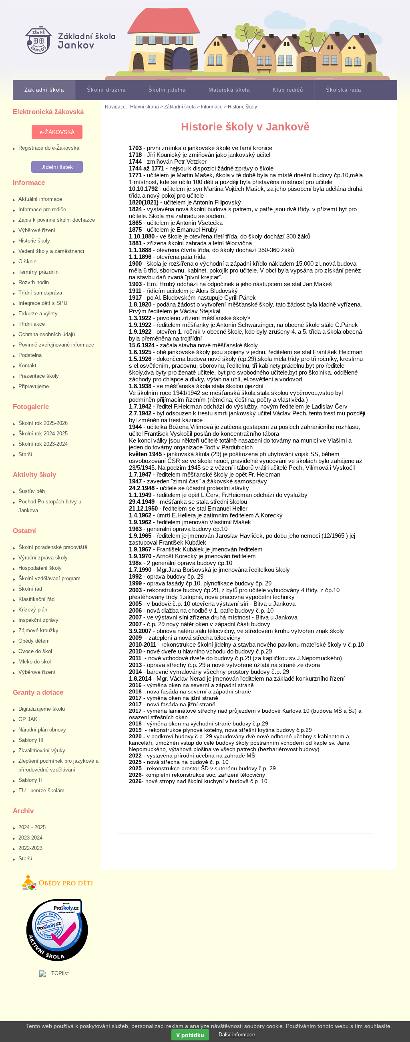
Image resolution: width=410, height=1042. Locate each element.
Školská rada (343, 90)
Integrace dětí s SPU (42, 303)
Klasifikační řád (36, 599)
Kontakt (27, 366)
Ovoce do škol (35, 651)
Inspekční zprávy (38, 620)
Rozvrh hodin (33, 282)
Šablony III (31, 740)
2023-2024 (30, 838)
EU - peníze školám (41, 791)
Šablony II (30, 780)
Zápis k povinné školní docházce (56, 220)
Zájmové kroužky (38, 630)
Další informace (237, 1035)
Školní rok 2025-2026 (43, 423)
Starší (25, 454)
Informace (212, 107)
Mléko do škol (34, 662)
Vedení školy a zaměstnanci (51, 251)
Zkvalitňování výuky (41, 750)
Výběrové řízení (36, 230)
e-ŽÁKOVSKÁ (57, 132)
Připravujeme (33, 386)
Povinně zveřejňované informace (56, 345)
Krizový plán (32, 610)
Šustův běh (31, 491)
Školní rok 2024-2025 (43, 434)
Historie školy (34, 241)
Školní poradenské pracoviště (52, 547)
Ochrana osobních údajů (46, 334)
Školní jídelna (167, 90)
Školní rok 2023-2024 (43, 444)
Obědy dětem (34, 641)
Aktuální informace (40, 199)
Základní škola (44, 90)
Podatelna (30, 355)
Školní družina (106, 90)
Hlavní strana (144, 107)
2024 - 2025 (32, 827)
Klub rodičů (288, 90)
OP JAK (28, 719)
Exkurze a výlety (38, 314)
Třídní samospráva (40, 293)
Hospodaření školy (40, 568)
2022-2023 (30, 848)
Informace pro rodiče (42, 209)
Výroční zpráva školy (43, 558)
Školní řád (30, 589)
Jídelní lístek (57, 167)
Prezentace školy (38, 376)
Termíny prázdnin (38, 272)
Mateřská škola (229, 90)
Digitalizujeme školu (41, 709)
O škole (27, 261)
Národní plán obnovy (42, 730)
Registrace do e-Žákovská (48, 148)
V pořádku (190, 1035)
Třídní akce (31, 324)
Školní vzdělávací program (49, 578)
